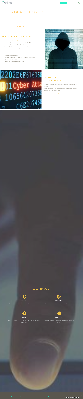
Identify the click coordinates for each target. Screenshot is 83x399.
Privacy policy (76, 397)
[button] (79, 3)
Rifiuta (71, 397)
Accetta (67, 397)
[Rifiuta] (81, 395)
